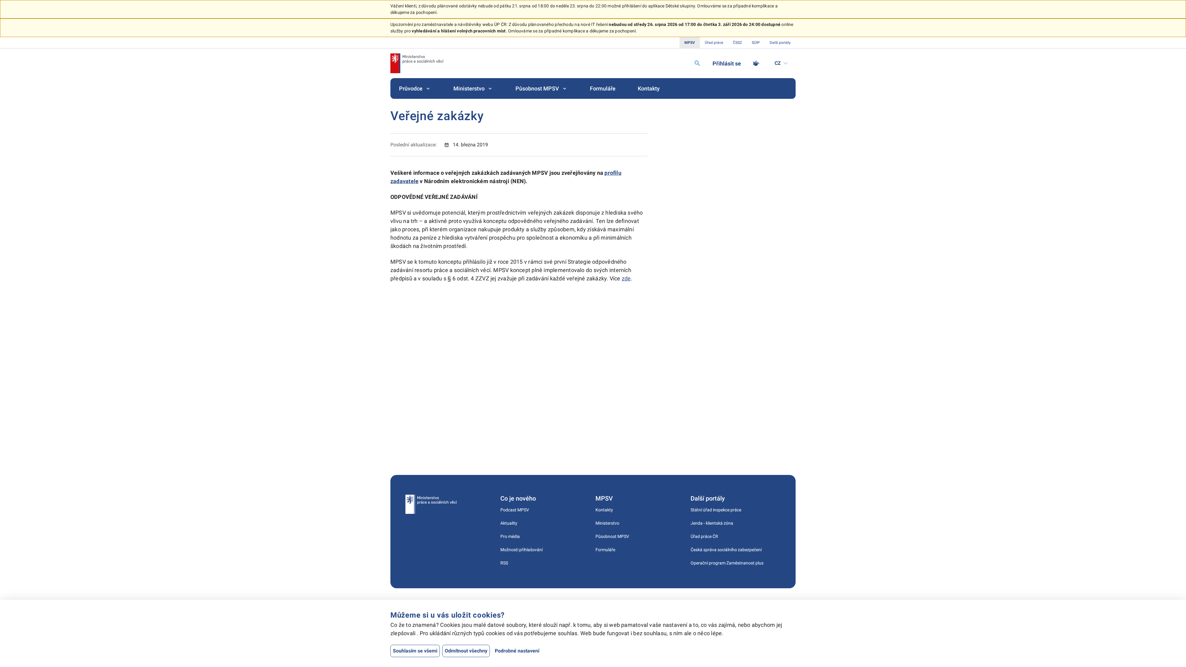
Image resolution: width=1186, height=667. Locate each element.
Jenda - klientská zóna (712, 523)
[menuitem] (415, 88)
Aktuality (508, 523)
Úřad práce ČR (704, 536)
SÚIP (756, 42)
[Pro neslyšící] (756, 63)
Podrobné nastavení (517, 651)
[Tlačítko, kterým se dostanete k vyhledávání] (697, 63)
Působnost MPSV (537, 88)
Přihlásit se (727, 63)
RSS (504, 562)
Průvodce (411, 88)
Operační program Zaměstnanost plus (727, 562)
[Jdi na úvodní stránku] (417, 63)
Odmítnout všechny (466, 651)
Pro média (510, 536)
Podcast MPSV (514, 509)
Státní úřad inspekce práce (716, 509)
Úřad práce (714, 42)
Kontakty (649, 88)
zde (626, 278)
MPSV (689, 42)
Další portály (780, 42)
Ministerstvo (469, 88)
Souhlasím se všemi (415, 651)
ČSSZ (737, 42)
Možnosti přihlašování (521, 549)
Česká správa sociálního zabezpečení (726, 549)
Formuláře (603, 88)
